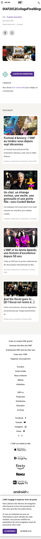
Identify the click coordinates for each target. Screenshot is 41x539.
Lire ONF (7, 3)
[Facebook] (5, 33)
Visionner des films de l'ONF (20, 346)
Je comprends (9, 531)
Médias (21, 380)
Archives (20, 410)
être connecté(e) (18, 88)
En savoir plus (25, 531)
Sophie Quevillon (14, 17)
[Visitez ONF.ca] (24, 2)
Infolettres (20, 384)
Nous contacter (20, 376)
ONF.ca (20, 392)
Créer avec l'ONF (20, 354)
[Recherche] (39, 3)
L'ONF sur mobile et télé (20, 444)
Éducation (20, 406)
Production (20, 397)
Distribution (20, 401)
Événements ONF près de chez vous (20, 350)
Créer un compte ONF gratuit (20, 341)
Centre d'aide (20, 371)
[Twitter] (12, 33)
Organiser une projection (20, 359)
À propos (20, 367)
